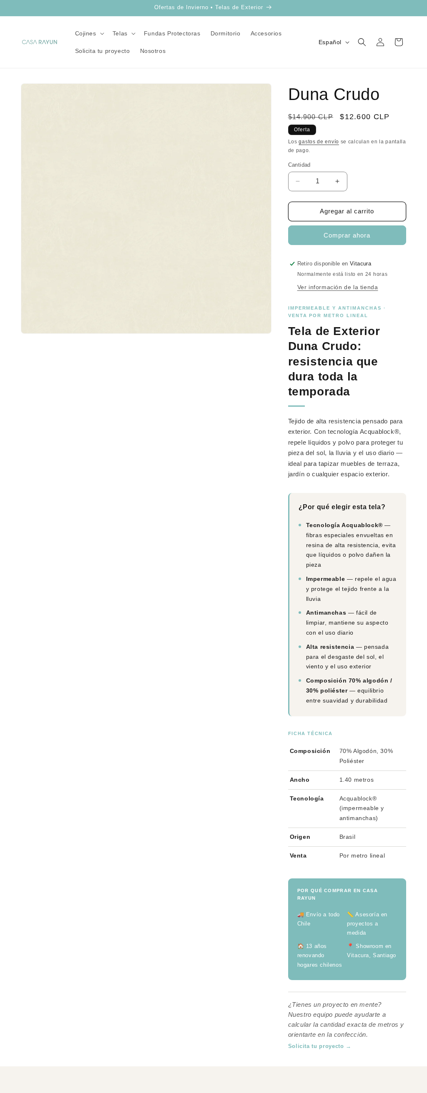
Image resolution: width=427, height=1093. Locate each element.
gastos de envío (319, 142)
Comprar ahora (347, 235)
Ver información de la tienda (337, 287)
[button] (89, 33)
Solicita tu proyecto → (320, 1046)
